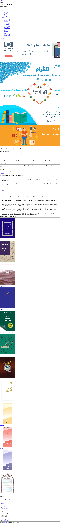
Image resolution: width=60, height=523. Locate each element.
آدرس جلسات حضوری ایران (7, 22)
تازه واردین (3, 17)
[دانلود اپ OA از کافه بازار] (5, 519)
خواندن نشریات (3, 198)
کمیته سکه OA (6, 29)
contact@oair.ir (2, 503)
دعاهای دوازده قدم (6, 15)
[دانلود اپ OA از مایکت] (5, 520)
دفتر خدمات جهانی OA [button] (5, 508)
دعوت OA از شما (6, 18)
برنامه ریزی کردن (3, 202)
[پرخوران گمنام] (2, 0)
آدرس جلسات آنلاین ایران (7, 23)
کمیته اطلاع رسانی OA (7, 26)
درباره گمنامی (5, 16)
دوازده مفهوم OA (6, 14)
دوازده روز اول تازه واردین (7, 20)
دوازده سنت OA (6, 13)
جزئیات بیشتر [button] (2, 161)
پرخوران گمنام (5, 522)
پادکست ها (3, 38)
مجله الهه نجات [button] (4, 506)
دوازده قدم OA (6, 12)
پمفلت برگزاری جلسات (7, 35)
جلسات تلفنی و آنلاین (6, 24)
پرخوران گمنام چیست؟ (7, 11)
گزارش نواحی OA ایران (7, 36)
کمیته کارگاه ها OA (6, 27)
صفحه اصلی (3, 10)
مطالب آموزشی (6, 37)
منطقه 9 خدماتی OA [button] (5, 507)
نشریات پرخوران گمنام (7, 34)
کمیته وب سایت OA (6, 31)
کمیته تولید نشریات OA (7, 28)
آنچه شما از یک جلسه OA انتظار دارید (9, 19)
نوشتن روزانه (3, 194)
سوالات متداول (6, 21)
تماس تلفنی (3, 190)
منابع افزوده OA (4, 33)
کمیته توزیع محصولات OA (7, 30)
